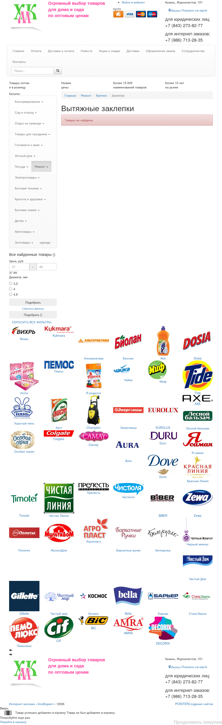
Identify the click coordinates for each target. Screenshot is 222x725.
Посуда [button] (20, 166)
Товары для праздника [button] (31, 134)
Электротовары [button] (26, 177)
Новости (86, 51)
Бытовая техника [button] (27, 188)
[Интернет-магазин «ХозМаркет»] (26, 16)
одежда (45, 242)
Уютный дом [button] (24, 155)
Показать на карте (189, 10)
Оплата (36, 51)
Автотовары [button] (23, 231)
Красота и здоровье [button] (29, 199)
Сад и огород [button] (24, 112)
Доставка (133, 51)
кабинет (133, 2)
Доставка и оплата (61, 51)
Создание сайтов (194, 704)
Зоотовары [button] (23, 242)
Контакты (19, 61)
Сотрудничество (193, 51)
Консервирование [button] (28, 101)
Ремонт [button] (40, 166)
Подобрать (33, 302)
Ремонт (86, 95)
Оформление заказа (160, 51)
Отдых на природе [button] (28, 123)
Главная (70, 95)
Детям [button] (19, 220)
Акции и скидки (109, 51)
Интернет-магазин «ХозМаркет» (32, 704)
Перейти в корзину (13, 722)
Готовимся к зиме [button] (28, 145)
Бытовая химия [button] (26, 210)
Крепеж (101, 95)
